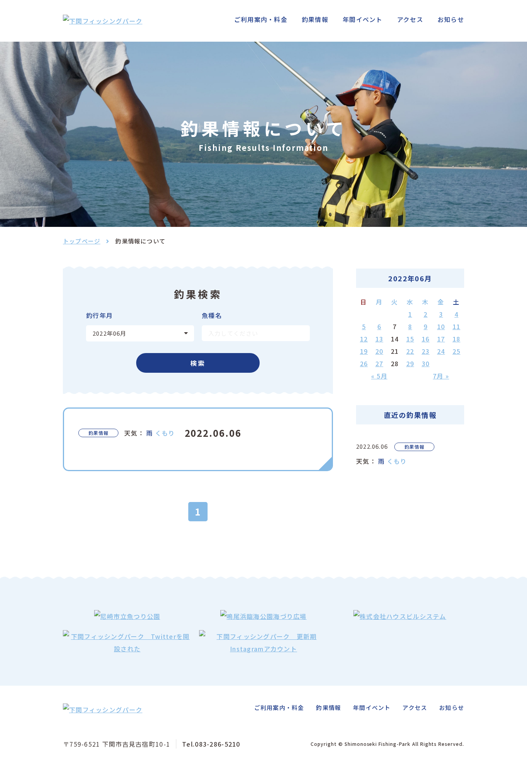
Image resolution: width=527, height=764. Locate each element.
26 (364, 363)
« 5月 (379, 375)
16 (426, 338)
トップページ (81, 241)
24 (441, 351)
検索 (198, 363)
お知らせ (450, 19)
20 (379, 351)
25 (457, 351)
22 (410, 351)
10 (441, 326)
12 (364, 338)
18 (457, 338)
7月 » (441, 375)
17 (441, 338)
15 (410, 338)
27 (379, 363)
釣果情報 (315, 19)
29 (410, 363)
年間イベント (363, 19)
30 (426, 363)
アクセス (410, 19)
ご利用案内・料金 (260, 19)
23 (426, 351)
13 (379, 338)
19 (364, 351)
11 (457, 326)
